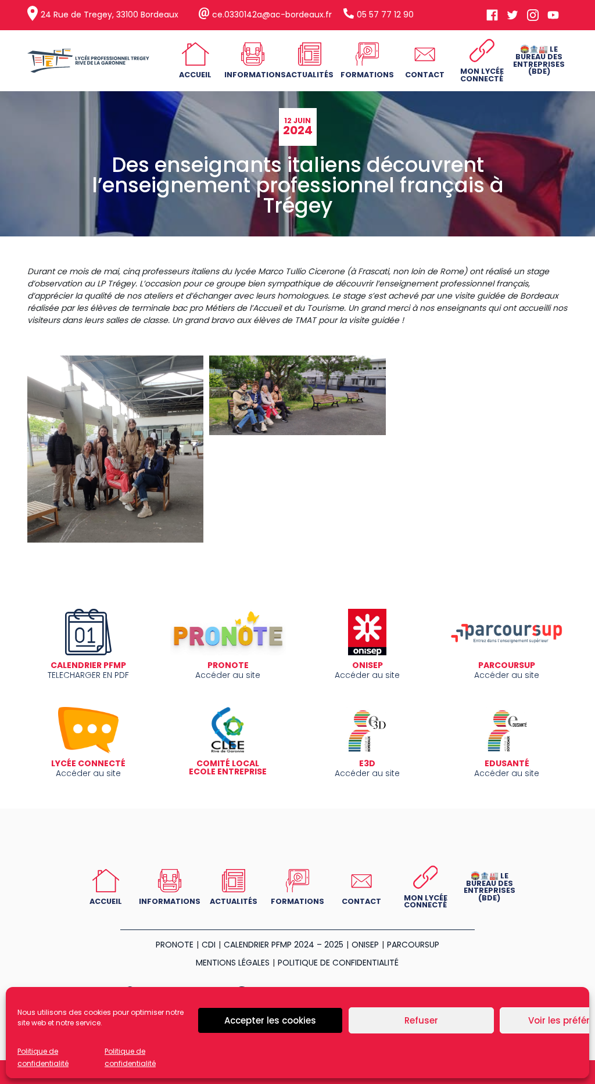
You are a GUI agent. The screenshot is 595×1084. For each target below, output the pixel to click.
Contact (425, 75)
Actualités (310, 75)
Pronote (174, 944)
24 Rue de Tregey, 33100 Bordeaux (109, 14)
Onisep (365, 944)
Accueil (195, 75)
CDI (209, 944)
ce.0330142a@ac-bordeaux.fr (272, 14)
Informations (255, 75)
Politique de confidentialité (338, 962)
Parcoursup (413, 944)
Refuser (421, 1020)
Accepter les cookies (270, 1020)
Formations (367, 75)
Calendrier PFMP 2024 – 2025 (283, 944)
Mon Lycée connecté (482, 75)
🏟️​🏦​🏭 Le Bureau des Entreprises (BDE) (539, 60)
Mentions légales (233, 962)
